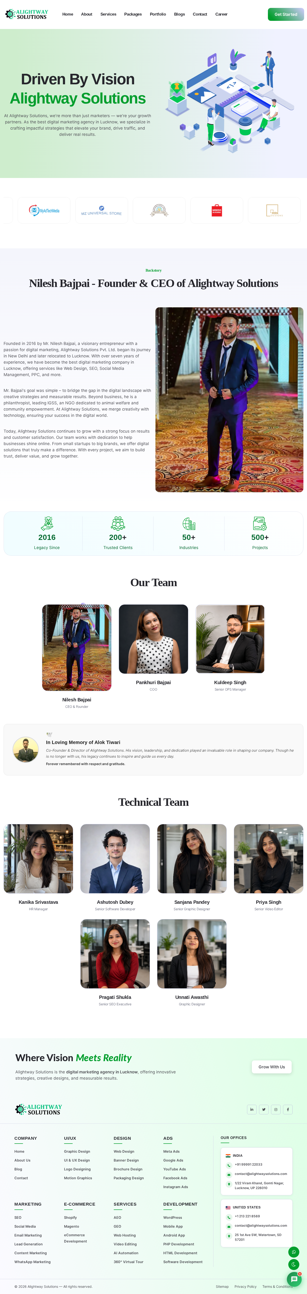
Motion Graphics (78, 1178)
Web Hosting (125, 1235)
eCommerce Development (75, 1238)
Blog (18, 1169)
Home (67, 14)
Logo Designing (77, 1169)
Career (221, 14)
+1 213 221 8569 (247, 1216)
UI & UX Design (77, 1160)
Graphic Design (77, 1151)
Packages (133, 14)
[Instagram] (276, 1109)
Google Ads (173, 1160)
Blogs (179, 14)
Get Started (286, 14)
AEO (117, 1217)
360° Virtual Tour (128, 1262)
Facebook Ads (175, 1178)
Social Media (25, 1226)
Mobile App (173, 1226)
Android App (174, 1235)
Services (108, 14)
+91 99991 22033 (248, 1164)
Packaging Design (129, 1178)
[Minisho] (111, 210)
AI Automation (126, 1253)
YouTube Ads (174, 1169)
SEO (17, 1217)
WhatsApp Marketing (32, 1262)
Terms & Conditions (277, 1286)
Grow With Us (272, 1067)
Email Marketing (28, 1235)
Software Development (183, 1262)
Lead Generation (28, 1244)
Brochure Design (128, 1169)
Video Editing (125, 1244)
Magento (71, 1226)
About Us (22, 1160)
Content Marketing (30, 1253)
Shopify (70, 1217)
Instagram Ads (175, 1187)
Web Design (124, 1151)
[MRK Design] (169, 210)
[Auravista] (54, 210)
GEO (117, 1226)
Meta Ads (171, 1151)
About (86, 14)
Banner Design (126, 1160)
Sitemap (222, 1286)
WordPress (172, 1217)
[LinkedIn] (252, 1109)
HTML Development (180, 1253)
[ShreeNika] (227, 210)
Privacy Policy (246, 1286)
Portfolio (158, 14)
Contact (200, 14)
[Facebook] (288, 1109)
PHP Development (178, 1244)
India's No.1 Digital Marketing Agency (102, 1072)
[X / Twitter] (264, 1109)
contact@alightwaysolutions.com (261, 1174)
